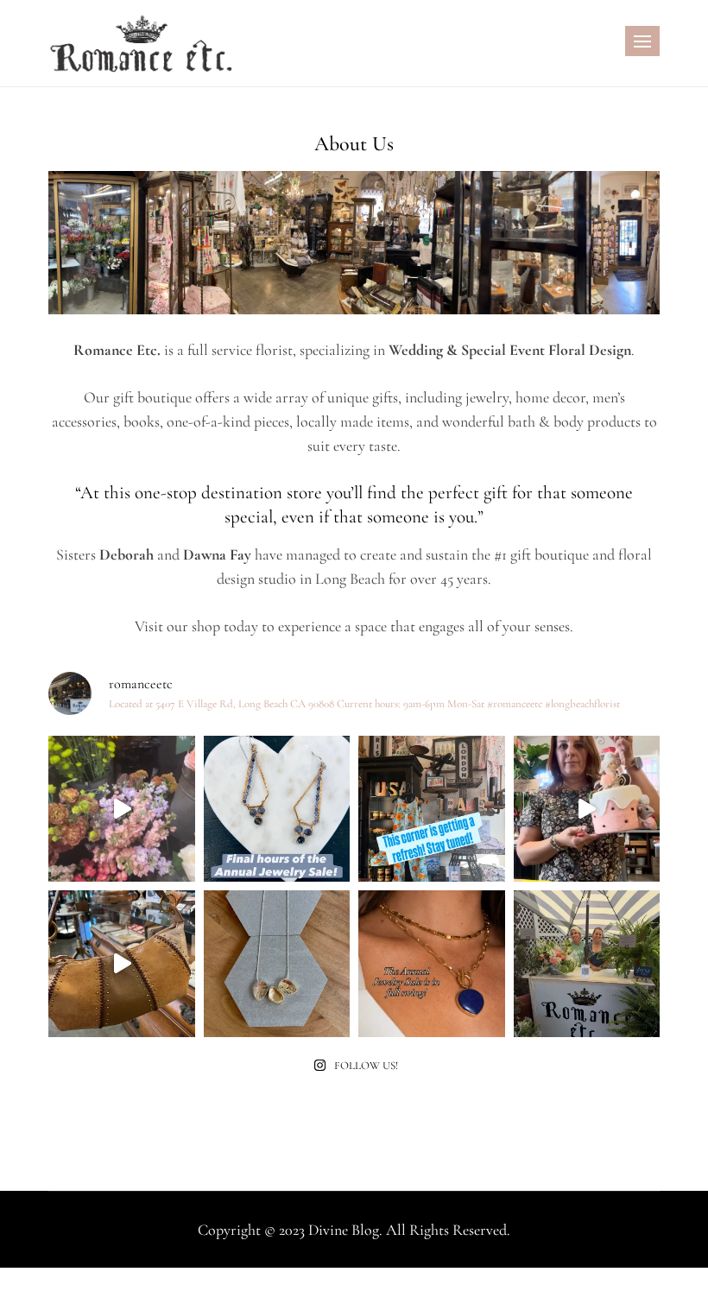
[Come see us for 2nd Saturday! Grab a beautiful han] (587, 963)
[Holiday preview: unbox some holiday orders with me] (587, 809)
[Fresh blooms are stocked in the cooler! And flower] (121, 809)
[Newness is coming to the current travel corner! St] (431, 809)
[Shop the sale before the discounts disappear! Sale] (277, 809)
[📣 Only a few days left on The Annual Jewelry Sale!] (277, 963)
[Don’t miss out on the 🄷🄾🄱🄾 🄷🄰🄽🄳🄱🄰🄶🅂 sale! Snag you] (121, 963)
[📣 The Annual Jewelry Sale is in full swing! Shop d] (431, 963)
